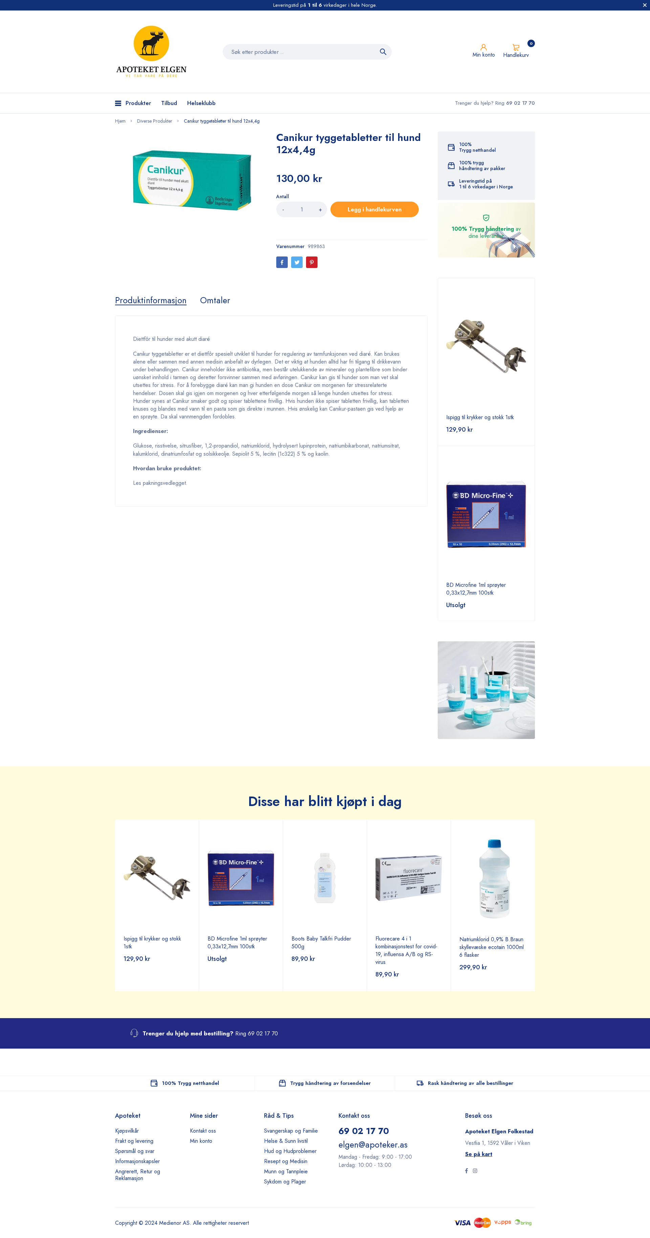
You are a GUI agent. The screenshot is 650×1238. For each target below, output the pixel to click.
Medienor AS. (175, 1223)
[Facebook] (282, 262)
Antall (282, 196)
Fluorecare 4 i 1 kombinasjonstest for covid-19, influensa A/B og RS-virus (406, 950)
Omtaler (215, 300)
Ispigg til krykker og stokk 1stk (480, 417)
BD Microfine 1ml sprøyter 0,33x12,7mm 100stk (476, 589)
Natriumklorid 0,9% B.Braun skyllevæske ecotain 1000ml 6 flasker (491, 947)
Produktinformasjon (151, 300)
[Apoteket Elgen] (152, 52)
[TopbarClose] (645, 5)
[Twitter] (297, 262)
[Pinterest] (312, 262)
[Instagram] (475, 1172)
